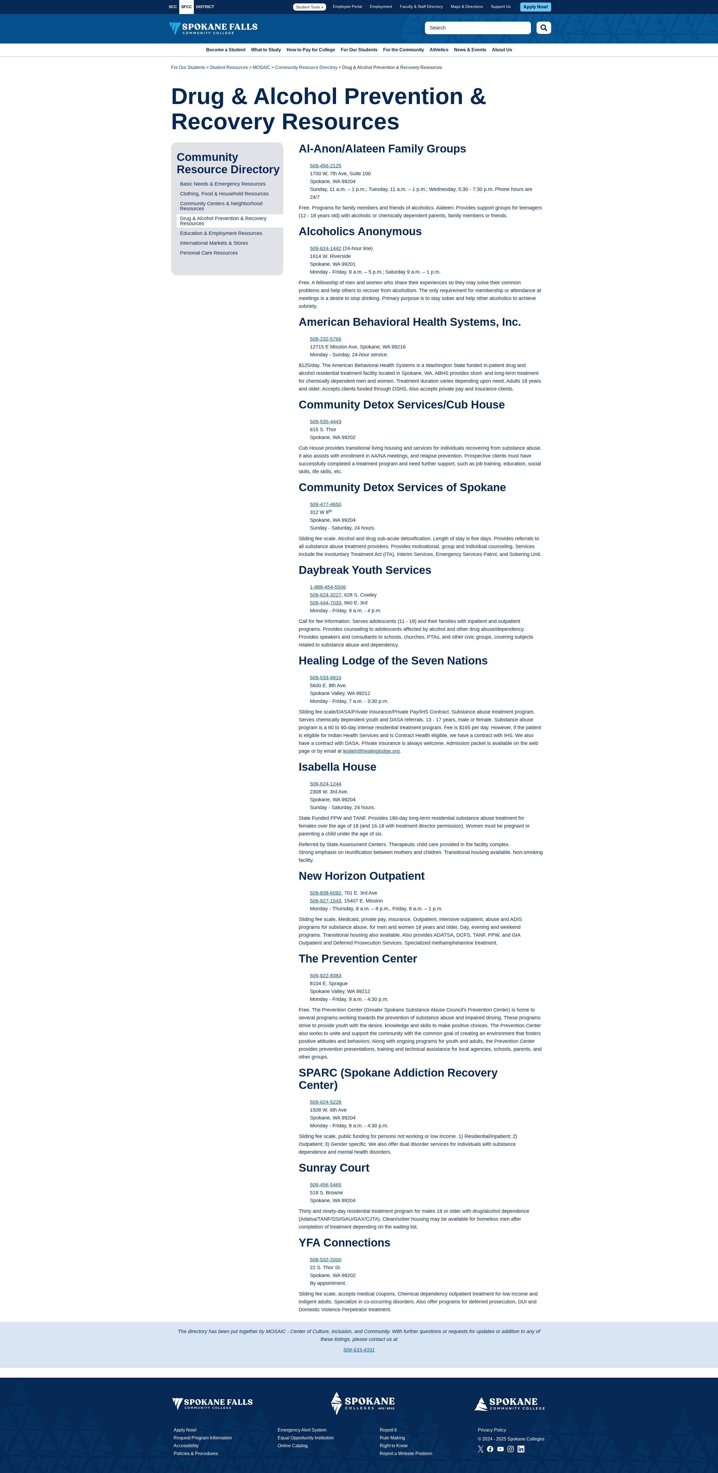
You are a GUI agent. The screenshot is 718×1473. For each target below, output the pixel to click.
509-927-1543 (325, 901)
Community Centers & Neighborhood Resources (221, 206)
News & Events (470, 49)
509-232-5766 (325, 339)
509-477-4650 (325, 504)
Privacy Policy (492, 1430)
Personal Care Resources (209, 253)
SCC (173, 6)
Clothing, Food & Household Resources (224, 194)
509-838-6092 (325, 893)
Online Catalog (293, 1445)
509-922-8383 (325, 975)
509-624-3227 (325, 595)
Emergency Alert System (302, 1430)
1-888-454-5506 (328, 587)
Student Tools (308, 7)
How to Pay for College (311, 49)
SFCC (186, 6)
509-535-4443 (325, 421)
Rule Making (392, 1437)
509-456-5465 (325, 1185)
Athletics (439, 49)
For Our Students (359, 49)
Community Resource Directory (306, 67)
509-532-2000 (325, 1259)
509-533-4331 (359, 1350)
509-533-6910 (325, 677)
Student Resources (229, 67)
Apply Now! (535, 6)
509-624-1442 (325, 248)
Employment (381, 6)
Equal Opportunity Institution (306, 1437)
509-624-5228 (325, 1102)
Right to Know (394, 1445)
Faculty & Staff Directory (421, 6)
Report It (388, 1430)
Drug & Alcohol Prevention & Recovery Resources (223, 221)
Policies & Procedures (196, 1453)
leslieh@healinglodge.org (371, 751)
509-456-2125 (325, 165)
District (205, 6)
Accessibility (186, 1445)
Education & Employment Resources (221, 233)
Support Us (501, 6)
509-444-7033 (325, 603)
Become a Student (225, 49)
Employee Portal (347, 6)
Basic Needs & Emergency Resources (223, 184)
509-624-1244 (325, 784)
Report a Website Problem (406, 1453)
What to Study (266, 49)
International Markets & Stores (214, 243)
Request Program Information (203, 1437)
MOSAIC (261, 67)
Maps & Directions (467, 6)
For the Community (403, 49)
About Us (502, 49)
